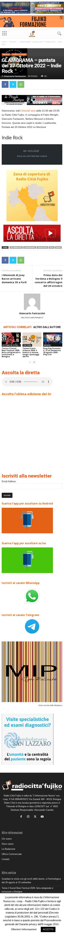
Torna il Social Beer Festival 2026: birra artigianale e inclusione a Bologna (11, 352)
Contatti (5, 859)
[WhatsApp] (20, 84)
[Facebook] (5, 84)
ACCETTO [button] (48, 929)
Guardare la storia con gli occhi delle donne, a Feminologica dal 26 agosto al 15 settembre (31, 881)
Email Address (9, 481)
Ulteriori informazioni (24, 929)
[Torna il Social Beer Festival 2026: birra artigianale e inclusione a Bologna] (11, 339)
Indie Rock (42, 247)
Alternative (16, 247)
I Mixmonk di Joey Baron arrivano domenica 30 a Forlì (14, 278)
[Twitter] (13, 84)
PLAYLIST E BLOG (19, 54)
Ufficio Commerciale (12, 854)
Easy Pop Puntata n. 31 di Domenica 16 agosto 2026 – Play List (52, 351)
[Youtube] (42, 817)
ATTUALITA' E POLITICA (12, 345)
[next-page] (34, 362)
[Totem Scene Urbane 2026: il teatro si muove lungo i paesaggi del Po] (32, 339)
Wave (58, 247)
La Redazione (8, 849)
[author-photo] (32, 302)
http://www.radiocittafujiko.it (32, 317)
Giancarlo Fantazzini (15, 76)
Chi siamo (7, 838)
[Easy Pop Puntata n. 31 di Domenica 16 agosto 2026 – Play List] (52, 339)
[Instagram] (28, 817)
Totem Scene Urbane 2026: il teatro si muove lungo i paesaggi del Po (31, 352)
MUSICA (13, 42)
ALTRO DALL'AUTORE (47, 327)
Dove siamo (7, 844)
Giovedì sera (28, 110)
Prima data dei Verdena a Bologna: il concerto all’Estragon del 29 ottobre (48, 280)
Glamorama (29, 247)
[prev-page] (30, 362)
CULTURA (27, 345)
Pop (51, 247)
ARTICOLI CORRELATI (17, 327)
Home (4, 42)
